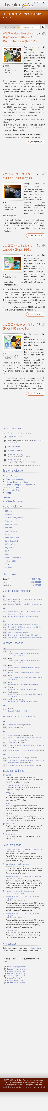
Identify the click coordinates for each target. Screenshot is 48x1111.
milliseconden (12, 727)
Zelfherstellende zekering (16, 725)
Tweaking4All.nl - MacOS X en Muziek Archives (22, 13)
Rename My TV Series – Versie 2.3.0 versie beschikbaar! (25, 604)
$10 (38, 440)
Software (8, 554)
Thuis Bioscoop (10, 561)
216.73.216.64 (35, 579)
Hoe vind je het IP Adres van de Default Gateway (23, 617)
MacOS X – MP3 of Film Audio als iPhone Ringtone (18, 176)
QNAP (7, 551)
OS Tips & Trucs (10, 544)
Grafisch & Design (11, 524)
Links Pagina (10, 834)
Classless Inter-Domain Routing (18, 758)
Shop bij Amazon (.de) (15, 436)
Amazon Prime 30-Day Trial (16, 971)
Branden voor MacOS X (11, 356)
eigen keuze (13, 443)
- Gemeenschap (14, 487)
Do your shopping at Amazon (16, 967)
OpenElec (9, 775)
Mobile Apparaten (11, 531)
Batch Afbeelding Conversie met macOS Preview (23, 624)
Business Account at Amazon (17, 969)
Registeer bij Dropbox (15, 451)
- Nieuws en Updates (17, 482)
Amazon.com (36, 948)
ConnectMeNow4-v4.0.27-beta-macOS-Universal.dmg (24, 849)
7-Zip (7, 803)
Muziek (7, 534)
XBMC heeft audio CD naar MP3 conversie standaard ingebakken (24, 308)
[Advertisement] (24, 157)
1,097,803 (37, 585)
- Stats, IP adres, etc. (16, 490)
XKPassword (10, 824)
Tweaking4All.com (29, 1080)
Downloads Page (11, 930)
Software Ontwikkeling (13, 558)
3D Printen (8, 511)
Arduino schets (12, 743)
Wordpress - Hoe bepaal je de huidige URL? (21, 765)
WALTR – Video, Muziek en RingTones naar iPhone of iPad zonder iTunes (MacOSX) (20, 37)
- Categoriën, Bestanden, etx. (21, 484)
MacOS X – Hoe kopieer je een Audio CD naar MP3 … (17, 248)
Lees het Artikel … (36, 142)
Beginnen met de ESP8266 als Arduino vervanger (23, 684)
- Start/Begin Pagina (16, 479)
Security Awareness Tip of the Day (17, 785)
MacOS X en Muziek (10, 71)
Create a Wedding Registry (16, 980)
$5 (35, 440)
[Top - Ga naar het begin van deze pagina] (33, 3)
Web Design (9, 567)
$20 (41, 440)
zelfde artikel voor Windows (19, 137)
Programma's (9, 548)
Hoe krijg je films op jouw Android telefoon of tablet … (25, 668)
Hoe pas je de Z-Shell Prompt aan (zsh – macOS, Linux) (25, 627)
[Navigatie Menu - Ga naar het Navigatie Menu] (43, 3)
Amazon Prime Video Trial (15, 978)
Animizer (9, 814)
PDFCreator (10, 793)
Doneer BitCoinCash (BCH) (17, 460)
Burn (17, 386)
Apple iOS (7, 69)
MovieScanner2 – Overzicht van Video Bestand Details (25, 638)
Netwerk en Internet (12, 538)
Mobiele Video (9, 73)
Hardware (8, 528)
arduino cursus (12, 735)
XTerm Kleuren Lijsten (15, 630)
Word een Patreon (14, 447)
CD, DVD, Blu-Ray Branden (14, 518)
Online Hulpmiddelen (12, 541)
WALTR (21, 83)
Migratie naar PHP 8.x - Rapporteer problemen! (22, 750)
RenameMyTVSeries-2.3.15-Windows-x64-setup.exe (23, 876)
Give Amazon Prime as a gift (16, 973)
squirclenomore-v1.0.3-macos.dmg (18, 864)
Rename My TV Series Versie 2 (17, 711)
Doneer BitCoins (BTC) (15, 455)
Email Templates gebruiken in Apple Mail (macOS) (23, 635)
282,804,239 (36, 582)
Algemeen (8, 514)
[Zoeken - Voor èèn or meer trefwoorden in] (42, 27)
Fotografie (8, 521)
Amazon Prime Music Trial (16, 976)
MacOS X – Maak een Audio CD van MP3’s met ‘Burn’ (18, 327)
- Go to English (15, 501)
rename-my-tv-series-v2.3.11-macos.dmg (20, 891)
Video (7, 564)
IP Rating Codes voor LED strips (18, 632)
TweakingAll (18, 5)
